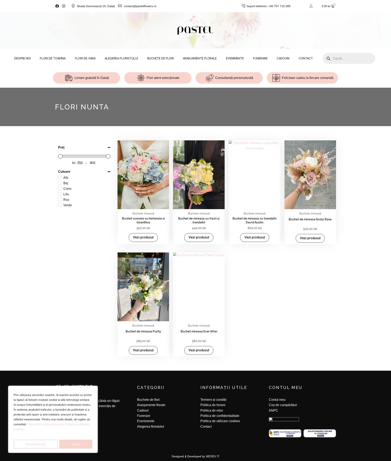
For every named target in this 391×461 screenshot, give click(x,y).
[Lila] (59, 194)
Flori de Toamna (53, 58)
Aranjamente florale (200, 58)
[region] (53, 419)
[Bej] (59, 183)
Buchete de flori (160, 58)
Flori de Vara (85, 58)
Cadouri (283, 58)
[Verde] (59, 204)
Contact (306, 58)
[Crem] (59, 188)
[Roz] (59, 199)
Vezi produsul (143, 237)
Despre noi (22, 58)
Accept (75, 444)
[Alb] (59, 177)
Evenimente (235, 58)
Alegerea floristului (121, 58)
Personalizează (36, 444)
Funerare (260, 58)
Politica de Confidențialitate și (46, 424)
